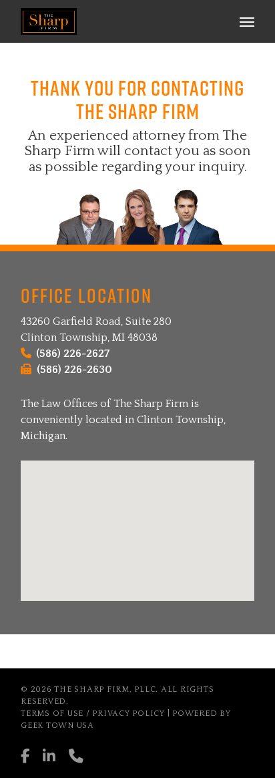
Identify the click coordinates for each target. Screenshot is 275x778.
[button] (247, 21)
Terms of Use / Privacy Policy (93, 713)
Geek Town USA (57, 725)
